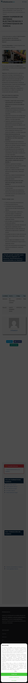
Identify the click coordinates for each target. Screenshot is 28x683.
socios (11, 647)
